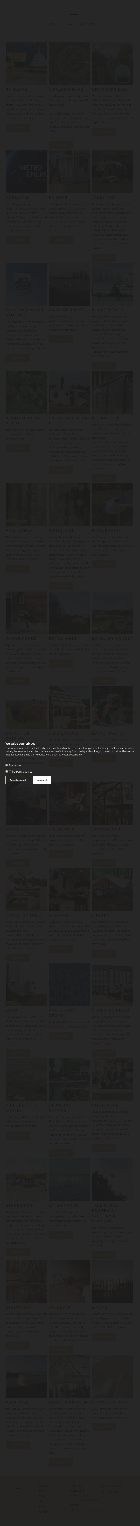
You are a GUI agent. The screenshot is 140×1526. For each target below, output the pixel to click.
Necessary (15, 765)
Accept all (42, 780)
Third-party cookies (20, 771)
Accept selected (18, 780)
